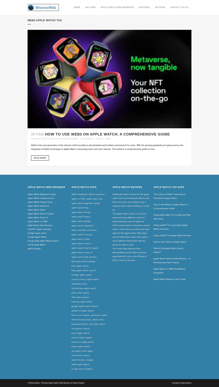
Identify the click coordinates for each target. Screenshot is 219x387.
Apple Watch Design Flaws (40, 202)
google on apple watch (83, 311)
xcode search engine (82, 369)
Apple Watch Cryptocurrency (41, 198)
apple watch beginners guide (86, 203)
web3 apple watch (80, 364)
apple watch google (81, 221)
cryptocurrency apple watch (85, 279)
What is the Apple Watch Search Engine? (168, 250)
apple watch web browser (84, 257)
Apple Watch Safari (36, 210)
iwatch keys (98, 320)
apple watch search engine (85, 248)
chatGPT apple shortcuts (39, 229)
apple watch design (81, 212)
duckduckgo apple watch (84, 288)
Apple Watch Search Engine (41, 213)
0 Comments (87, 138)
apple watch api (94, 199)
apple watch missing (82, 234)
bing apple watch (80, 266)
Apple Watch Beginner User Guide (169, 279)
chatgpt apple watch (37, 233)
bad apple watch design (83, 261)
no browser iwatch (81, 328)
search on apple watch (83, 342)
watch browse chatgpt (82, 360)
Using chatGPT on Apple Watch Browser (172, 235)
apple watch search (81, 243)
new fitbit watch (97, 324)
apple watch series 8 (82, 252)
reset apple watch (80, 333)
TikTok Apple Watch (37, 244)
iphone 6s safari (99, 315)
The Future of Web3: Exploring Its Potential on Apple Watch (169, 196)
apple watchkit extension (84, 230)
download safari (79, 284)
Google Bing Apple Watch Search (43, 241)
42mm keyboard (96, 194)
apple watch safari (81, 239)
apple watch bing (80, 208)
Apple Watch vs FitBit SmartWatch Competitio (169, 271)
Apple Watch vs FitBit (37, 221)
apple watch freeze (81, 217)
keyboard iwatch (80, 324)
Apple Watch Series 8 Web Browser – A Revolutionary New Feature (171, 260)
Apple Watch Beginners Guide (42, 194)
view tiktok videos (81, 355)
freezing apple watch (82, 302)
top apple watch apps (82, 351)
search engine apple (82, 337)
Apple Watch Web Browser (40, 225)
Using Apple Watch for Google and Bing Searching (172, 217)
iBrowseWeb (72, 138)
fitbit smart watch (80, 293)
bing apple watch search (84, 270)
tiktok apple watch (81, 346)
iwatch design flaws (81, 320)
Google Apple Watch (37, 237)
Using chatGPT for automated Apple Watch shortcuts (170, 227)
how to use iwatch (81, 315)
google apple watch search (85, 306)
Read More (40, 158)
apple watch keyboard (82, 226)
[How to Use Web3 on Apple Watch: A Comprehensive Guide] (109, 79)
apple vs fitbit (78, 199)
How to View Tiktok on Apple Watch (169, 242)
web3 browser (56, 138)
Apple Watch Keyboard (38, 206)
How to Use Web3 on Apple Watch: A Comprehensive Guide (107, 134)
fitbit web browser (80, 297)
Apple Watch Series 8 (38, 217)
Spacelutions (186, 383)
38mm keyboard (79, 194)
